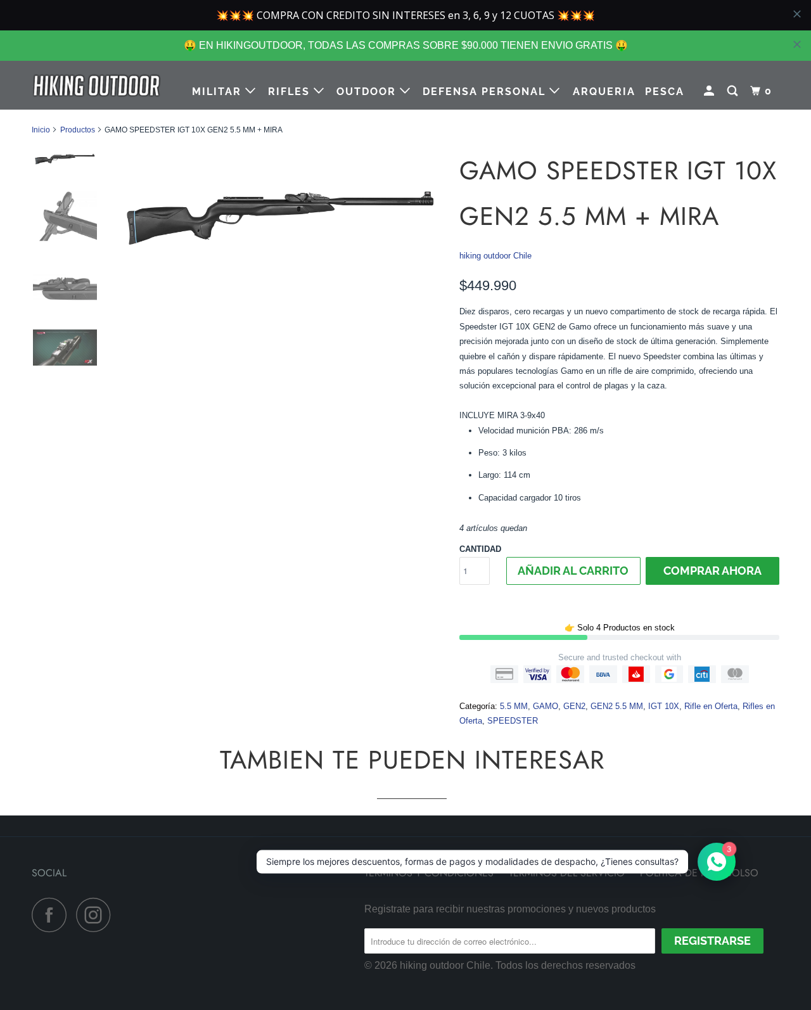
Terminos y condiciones (429, 873)
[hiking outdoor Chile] (97, 85)
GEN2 (574, 706)
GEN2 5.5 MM (617, 706)
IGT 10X (663, 706)
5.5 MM (514, 706)
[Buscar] (734, 91)
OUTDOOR (368, 92)
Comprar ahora (712, 570)
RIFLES (291, 92)
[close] (797, 44)
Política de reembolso (699, 873)
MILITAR (218, 92)
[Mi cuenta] (710, 91)
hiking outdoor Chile (495, 255)
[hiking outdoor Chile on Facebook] (52, 914)
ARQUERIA (604, 92)
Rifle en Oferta (711, 706)
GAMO (545, 706)
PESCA (664, 92)
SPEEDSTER (512, 721)
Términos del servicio (567, 873)
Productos (77, 129)
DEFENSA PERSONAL (486, 92)
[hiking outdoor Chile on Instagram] (97, 914)
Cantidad (480, 549)
